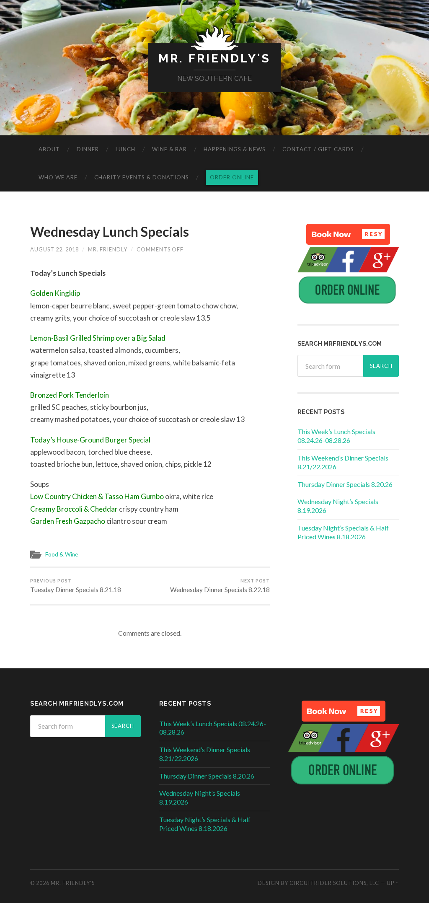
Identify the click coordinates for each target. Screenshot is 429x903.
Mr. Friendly (107, 249)
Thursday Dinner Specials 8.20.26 (345, 484)
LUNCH (125, 149)
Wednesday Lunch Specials (109, 231)
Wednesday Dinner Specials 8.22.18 (220, 586)
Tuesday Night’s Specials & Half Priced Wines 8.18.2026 (343, 532)
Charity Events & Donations (141, 177)
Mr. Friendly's (214, 58)
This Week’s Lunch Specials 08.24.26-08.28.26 (336, 435)
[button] (348, 234)
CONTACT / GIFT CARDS (318, 149)
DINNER (88, 149)
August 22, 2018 (54, 249)
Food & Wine (61, 554)
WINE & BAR (169, 149)
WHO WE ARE (58, 177)
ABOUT (49, 149)
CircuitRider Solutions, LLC (334, 883)
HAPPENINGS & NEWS (235, 149)
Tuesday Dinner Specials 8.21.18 (75, 586)
